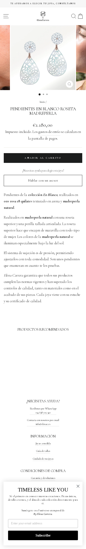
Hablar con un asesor (43, 180)
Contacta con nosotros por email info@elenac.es (43, 422)
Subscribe (43, 535)
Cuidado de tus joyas (43, 458)
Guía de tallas (43, 451)
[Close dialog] (78, 486)
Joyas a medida (43, 443)
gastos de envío (49, 131)
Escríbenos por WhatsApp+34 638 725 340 (43, 410)
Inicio (42, 101)
